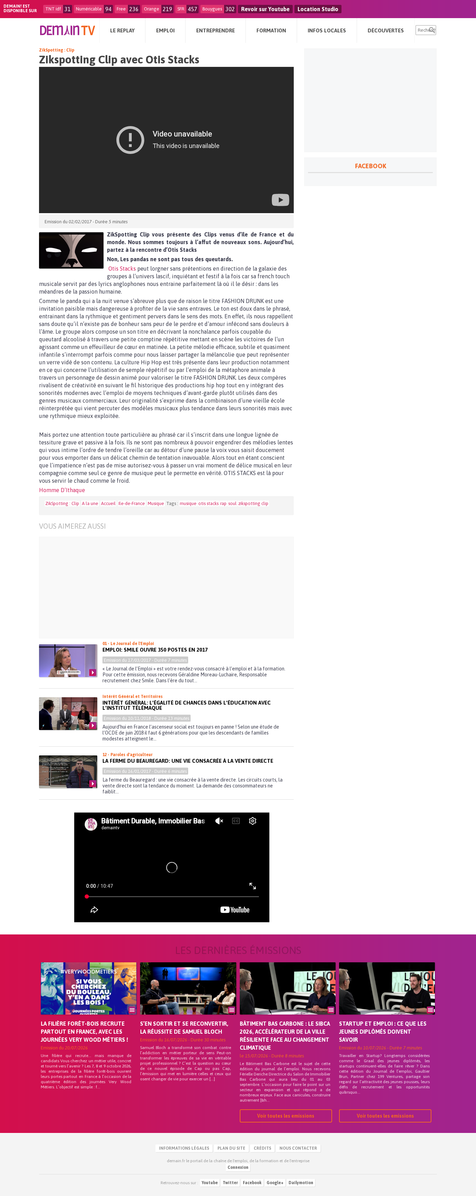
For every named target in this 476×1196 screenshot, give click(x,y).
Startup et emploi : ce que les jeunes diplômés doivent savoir (383, 1031)
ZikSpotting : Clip (56, 50)
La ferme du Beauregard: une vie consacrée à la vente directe (187, 761)
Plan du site (231, 1148)
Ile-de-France (131, 503)
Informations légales (184, 1148)
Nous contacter (298, 1148)
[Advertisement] (171, 587)
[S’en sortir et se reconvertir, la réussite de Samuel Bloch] (188, 998)
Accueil (108, 503)
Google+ (275, 1182)
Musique (156, 503)
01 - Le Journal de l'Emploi (128, 643)
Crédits (262, 1148)
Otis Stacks (122, 268)
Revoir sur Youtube (265, 9)
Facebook (252, 1182)
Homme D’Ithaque (62, 490)
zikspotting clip (253, 503)
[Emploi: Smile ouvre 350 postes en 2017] (68, 660)
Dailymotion (301, 1182)
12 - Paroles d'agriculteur (127, 754)
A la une (90, 503)
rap (223, 503)
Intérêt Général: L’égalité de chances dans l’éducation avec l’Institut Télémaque (186, 705)
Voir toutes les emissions (285, 1116)
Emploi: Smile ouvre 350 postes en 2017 (155, 650)
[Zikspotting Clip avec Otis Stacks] (71, 250)
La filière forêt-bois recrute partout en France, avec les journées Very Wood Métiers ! (84, 1031)
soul (232, 503)
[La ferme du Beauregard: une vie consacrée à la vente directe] (68, 771)
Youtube (210, 1182)
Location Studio (318, 9)
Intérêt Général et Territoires (132, 696)
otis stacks (208, 503)
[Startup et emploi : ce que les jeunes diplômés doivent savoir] (387, 998)
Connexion (238, 1167)
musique (188, 503)
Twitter (230, 1182)
